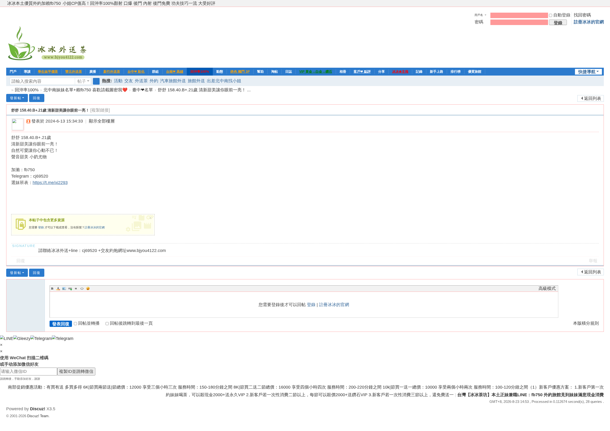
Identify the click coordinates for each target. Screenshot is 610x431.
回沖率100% (199, 71)
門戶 (13, 71)
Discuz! (37, 408)
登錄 (41, 227)
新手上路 (436, 71)
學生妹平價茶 (48, 71)
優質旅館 (474, 71)
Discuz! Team (38, 416)
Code (82, 288)
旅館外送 (196, 80)
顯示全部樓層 (102, 121)
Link (70, 288)
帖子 (81, 81)
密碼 (479, 22)
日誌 (288, 71)
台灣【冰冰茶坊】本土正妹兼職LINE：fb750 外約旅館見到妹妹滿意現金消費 (530, 394)
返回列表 (592, 98)
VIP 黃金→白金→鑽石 (315, 71)
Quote (76, 288)
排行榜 (456, 71)
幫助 (260, 71)
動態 (219, 71)
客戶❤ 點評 (362, 71)
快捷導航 (586, 71)
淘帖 (274, 71)
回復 (37, 98)
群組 (155, 71)
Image (64, 288)
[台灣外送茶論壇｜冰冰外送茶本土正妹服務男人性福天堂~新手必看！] (48, 36)
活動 (118, 80)
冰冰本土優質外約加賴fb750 (34, 3)
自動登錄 (561, 15)
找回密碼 (582, 15)
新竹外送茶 (111, 71)
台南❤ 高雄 (174, 71)
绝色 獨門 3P (240, 71)
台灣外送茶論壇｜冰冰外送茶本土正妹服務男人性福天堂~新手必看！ (8, 90)
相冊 (343, 71)
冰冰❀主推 (400, 71)
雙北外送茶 (73, 71)
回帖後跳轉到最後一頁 (131, 323)
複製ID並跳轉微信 (76, 371)
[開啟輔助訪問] (597, 3)
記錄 (419, 71)
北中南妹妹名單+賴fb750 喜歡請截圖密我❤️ (85, 89)
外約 (154, 80)
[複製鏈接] (100, 110)
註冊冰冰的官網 (589, 22)
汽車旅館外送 (173, 80)
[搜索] (96, 81)
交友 (128, 80)
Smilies (88, 288)
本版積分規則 (586, 323)
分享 (381, 71)
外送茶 (141, 80)
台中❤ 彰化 (136, 71)
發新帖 (15, 98)
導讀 (27, 71)
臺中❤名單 (142, 89)
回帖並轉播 (89, 323)
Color (58, 288)
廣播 (92, 71)
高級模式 (547, 288)
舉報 (593, 260)
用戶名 (478, 15)
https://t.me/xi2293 (50, 182)
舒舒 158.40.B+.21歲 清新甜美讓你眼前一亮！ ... (204, 89)
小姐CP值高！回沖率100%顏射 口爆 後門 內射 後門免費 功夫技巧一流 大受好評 (139, 3)
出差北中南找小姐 (224, 80)
